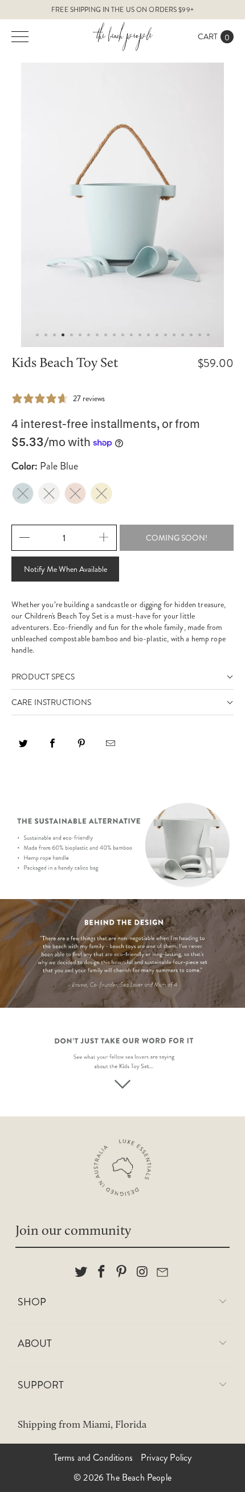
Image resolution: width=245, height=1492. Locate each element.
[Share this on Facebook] (52, 747)
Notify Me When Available (65, 569)
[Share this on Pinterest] (81, 747)
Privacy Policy (166, 1457)
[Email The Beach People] (163, 1272)
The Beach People (139, 1477)
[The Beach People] (123, 36)
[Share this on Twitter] (23, 747)
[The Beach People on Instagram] (142, 1272)
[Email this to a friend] (110, 747)
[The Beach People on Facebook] (101, 1272)
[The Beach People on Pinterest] (121, 1272)
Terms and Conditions (93, 1457)
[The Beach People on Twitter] (81, 1272)
